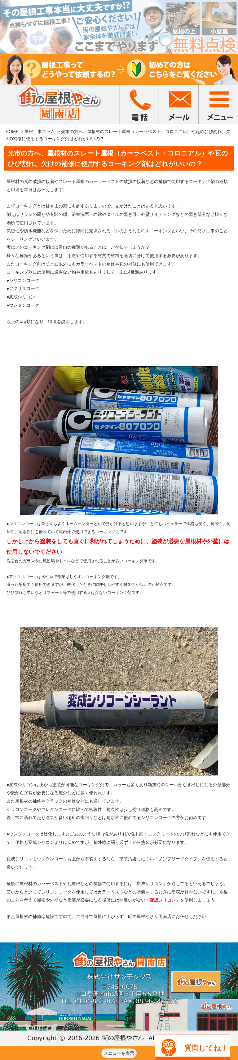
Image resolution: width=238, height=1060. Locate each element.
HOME (12, 131)
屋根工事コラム (39, 131)
